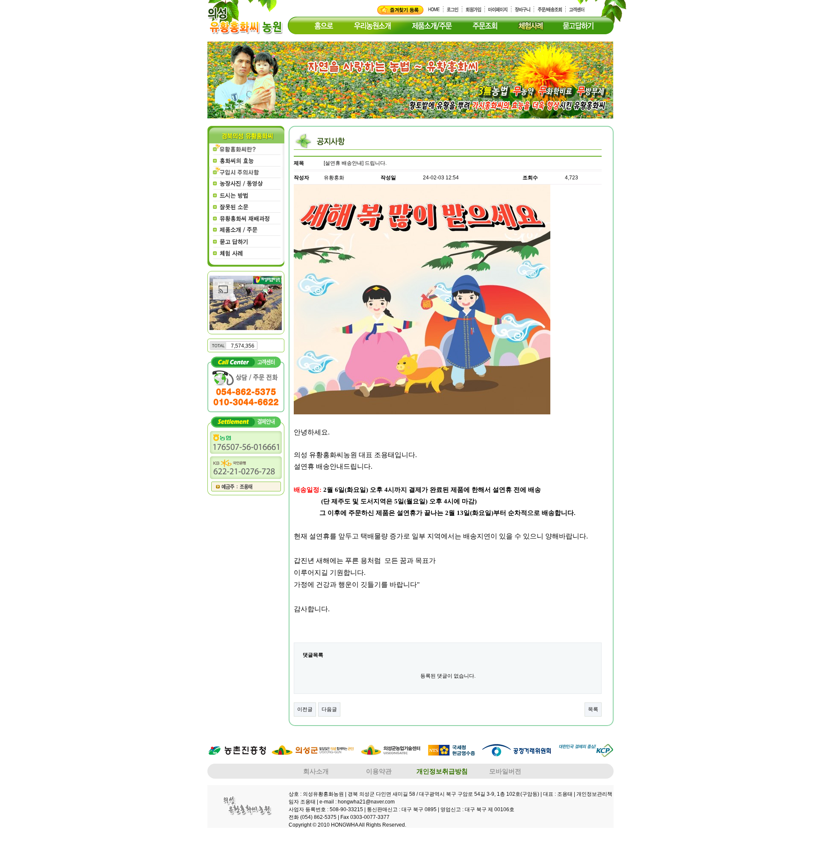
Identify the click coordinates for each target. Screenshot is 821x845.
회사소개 (316, 771)
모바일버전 (505, 771)
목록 (593, 709)
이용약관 (379, 771)
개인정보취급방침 (442, 771)
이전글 (305, 709)
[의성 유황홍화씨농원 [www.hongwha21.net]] (400, 10)
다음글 (329, 709)
